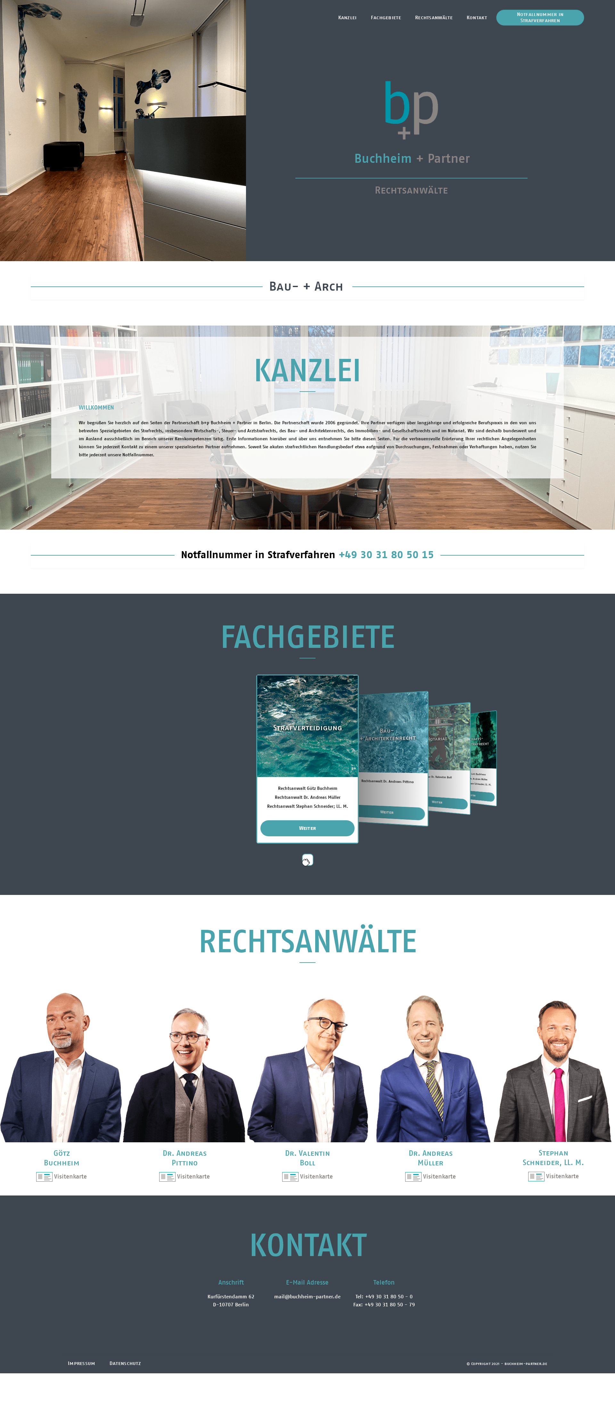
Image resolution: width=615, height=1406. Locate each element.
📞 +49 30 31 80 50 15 (540, 14)
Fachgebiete (386, 17)
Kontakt (477, 17)
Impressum (81, 1363)
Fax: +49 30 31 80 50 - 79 (384, 1304)
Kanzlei (347, 17)
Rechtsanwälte (434, 17)
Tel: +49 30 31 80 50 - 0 (384, 1296)
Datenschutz (125, 1363)
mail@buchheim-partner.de (307, 1296)
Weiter (307, 828)
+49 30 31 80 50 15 (386, 555)
